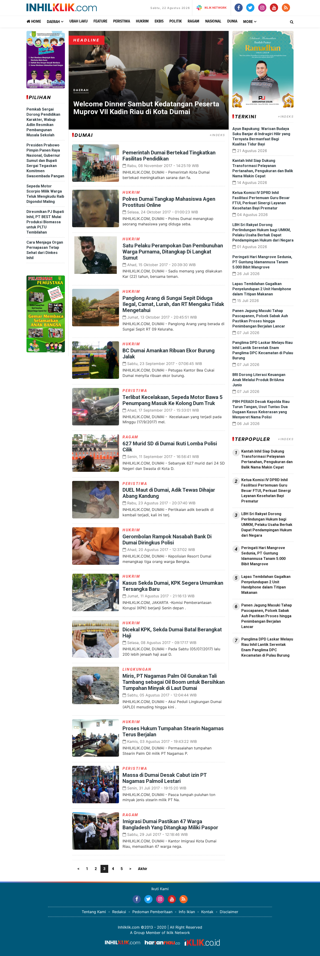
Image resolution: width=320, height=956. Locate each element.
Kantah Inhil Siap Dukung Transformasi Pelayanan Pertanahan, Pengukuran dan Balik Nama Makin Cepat (267, 459)
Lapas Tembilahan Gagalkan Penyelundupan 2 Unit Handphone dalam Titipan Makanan (261, 289)
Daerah (81, 90)
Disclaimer (229, 911)
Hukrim (142, 21)
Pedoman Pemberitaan (152, 911)
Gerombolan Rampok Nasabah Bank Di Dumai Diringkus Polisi (167, 540)
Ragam (193, 21)
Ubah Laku (78, 21)
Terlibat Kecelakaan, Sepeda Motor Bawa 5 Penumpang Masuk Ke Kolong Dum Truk (173, 400)
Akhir (142, 869)
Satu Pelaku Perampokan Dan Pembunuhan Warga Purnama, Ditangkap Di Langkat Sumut (173, 252)
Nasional (213, 21)
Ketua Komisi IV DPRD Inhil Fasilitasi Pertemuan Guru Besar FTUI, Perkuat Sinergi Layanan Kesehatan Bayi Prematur (266, 490)
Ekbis (159, 21)
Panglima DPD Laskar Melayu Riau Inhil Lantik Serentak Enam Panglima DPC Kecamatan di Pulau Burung (267, 647)
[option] (149, 80)
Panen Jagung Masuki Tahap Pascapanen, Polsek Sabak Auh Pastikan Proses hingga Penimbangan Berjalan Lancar (266, 616)
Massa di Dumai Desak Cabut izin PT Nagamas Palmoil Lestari (165, 778)
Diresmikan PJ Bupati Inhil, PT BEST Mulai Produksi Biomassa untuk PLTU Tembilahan (45, 221)
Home (35, 22)
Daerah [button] (53, 22)
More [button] (248, 22)
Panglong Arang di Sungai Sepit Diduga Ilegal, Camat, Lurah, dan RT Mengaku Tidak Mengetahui (173, 304)
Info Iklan (187, 911)
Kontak (207, 911)
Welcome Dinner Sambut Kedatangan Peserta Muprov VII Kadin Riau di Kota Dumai (146, 107)
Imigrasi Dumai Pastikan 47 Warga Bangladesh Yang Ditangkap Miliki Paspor (170, 824)
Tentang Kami (94, 911)
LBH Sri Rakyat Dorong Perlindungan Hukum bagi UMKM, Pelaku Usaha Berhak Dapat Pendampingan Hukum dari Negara (266, 524)
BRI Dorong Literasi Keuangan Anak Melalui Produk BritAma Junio (258, 379)
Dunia (232, 21)
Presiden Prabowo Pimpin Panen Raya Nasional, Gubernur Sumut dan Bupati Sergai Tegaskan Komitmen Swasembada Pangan (45, 160)
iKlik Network (216, 7)
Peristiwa (121, 21)
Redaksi (119, 911)
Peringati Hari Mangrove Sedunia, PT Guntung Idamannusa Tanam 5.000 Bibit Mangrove (262, 262)
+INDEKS (217, 135)
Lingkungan (137, 669)
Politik (175, 21)
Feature (100, 21)
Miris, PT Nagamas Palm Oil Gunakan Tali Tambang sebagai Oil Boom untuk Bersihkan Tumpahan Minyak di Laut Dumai (174, 682)
